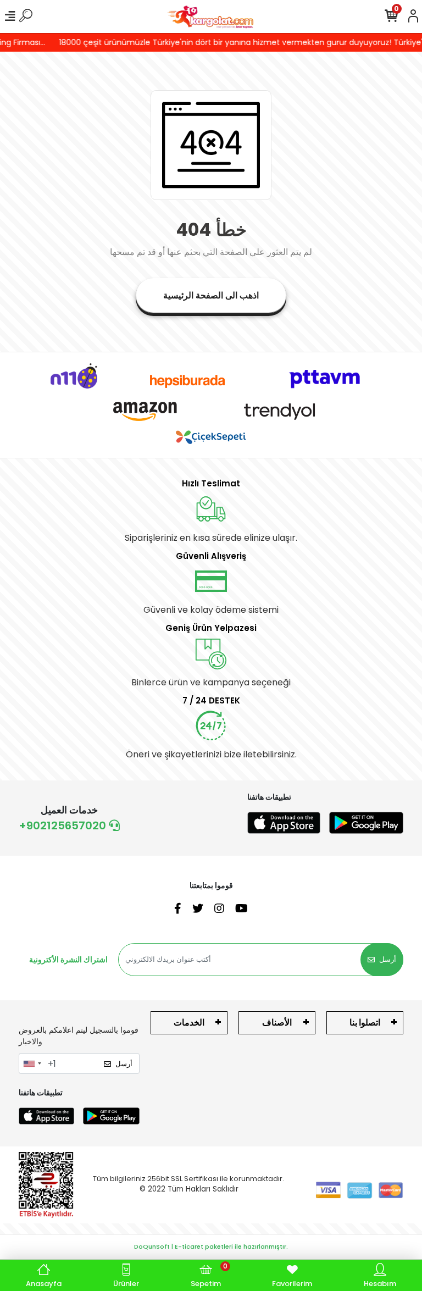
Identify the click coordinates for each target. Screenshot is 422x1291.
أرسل (387, 959)
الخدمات (189, 1022)
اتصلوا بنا (364, 1022)
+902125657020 (64, 825)
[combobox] (32, 1063)
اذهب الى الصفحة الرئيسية (211, 295)
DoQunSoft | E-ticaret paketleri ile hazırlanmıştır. (211, 1246)
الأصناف (277, 1022)
